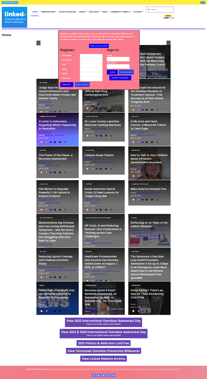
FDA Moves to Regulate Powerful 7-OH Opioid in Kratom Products (54, 192)
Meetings (88, 251)
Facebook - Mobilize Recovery (102, 162)
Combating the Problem (140, 184)
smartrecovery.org (52, 165)
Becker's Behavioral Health (101, 243)
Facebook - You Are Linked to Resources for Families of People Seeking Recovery (147, 239)
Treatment (135, 251)
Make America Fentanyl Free (148, 188)
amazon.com (96, 203)
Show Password (82, 84)
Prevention (135, 150)
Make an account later (99, 46)
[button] (201, 2)
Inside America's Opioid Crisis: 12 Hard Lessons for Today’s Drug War (102, 192)
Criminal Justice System (48, 116)
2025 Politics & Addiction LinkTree (103, 343)
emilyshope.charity (52, 203)
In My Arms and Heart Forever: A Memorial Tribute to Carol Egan (148, 125)
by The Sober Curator (139, 301)
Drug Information (46, 218)
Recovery (43, 150)
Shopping (88, 184)
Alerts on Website (10, 2)
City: (64, 64)
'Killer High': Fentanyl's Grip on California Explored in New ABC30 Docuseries (56, 294)
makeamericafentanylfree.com (149, 193)
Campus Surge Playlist (99, 155)
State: (64, 69)
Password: (66, 78)
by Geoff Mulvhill (45, 102)
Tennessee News (48, 12)
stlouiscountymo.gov (99, 129)
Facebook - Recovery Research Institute (60, 270)
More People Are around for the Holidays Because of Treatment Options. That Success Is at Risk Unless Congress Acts (148, 94)
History (134, 218)
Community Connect (120, 12)
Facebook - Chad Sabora (54, 135)
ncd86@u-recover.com (173, 369)
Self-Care (43, 251)
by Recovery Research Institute (51, 267)
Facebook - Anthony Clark (101, 311)
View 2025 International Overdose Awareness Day (103, 322)
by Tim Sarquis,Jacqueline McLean (52, 301)
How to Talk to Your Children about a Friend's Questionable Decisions (149, 159)
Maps (104, 12)
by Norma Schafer (138, 132)
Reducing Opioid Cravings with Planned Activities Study (55, 260)
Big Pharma (43, 83)
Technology (135, 285)
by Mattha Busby (45, 244)
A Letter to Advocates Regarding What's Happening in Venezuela (57, 125)
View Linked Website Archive (103, 359)
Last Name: (67, 60)
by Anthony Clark (91, 308)
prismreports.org (97, 101)
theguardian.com (143, 71)
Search (82, 12)
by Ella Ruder (90, 240)
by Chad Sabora (45, 132)
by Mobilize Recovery (93, 159)
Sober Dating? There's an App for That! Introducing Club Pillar (147, 294)
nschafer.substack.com (146, 135)
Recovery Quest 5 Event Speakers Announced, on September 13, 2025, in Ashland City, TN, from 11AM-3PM (103, 297)
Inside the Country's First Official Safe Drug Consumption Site (101, 91)
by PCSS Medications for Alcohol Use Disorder (103, 271)
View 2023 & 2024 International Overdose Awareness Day (103, 333)
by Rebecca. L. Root (92, 98)
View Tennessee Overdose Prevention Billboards (104, 351)
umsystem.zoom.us (98, 274)
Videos (42, 285)
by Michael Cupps (45, 162)
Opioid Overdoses (91, 116)
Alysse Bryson (142, 304)
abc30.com (49, 304)
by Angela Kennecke (46, 200)
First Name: (67, 55)
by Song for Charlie (138, 166)
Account (137, 12)
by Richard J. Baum (92, 200)
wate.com (49, 105)
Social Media (89, 150)
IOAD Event (94, 12)
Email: (64, 73)
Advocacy (134, 116)
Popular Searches (67, 12)
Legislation (44, 184)
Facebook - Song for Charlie (148, 169)
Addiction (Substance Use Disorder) (98, 218)
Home (34, 12)
